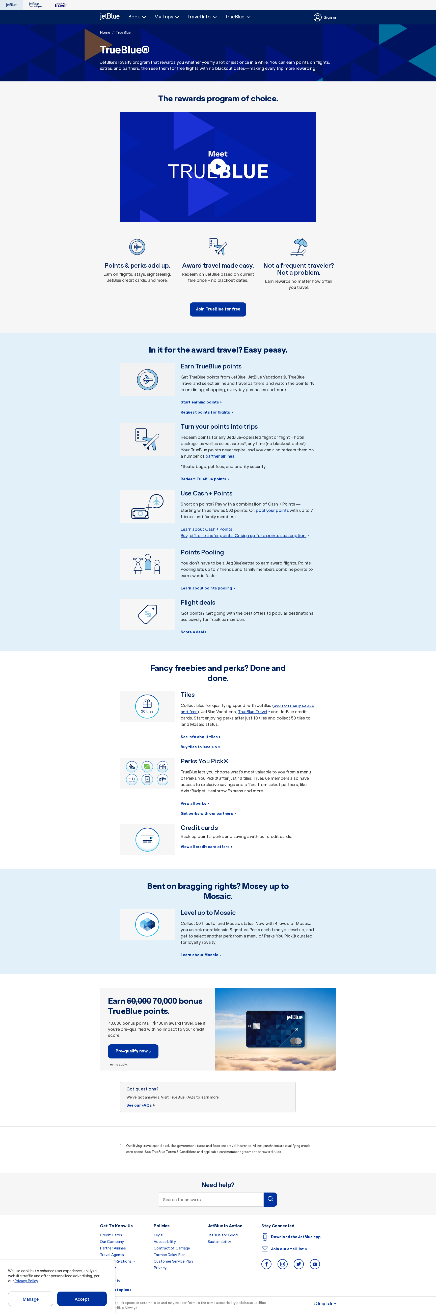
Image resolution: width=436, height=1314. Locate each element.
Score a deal (192, 632)
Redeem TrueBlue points (203, 479)
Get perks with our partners (207, 813)
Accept (82, 1299)
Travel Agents (112, 1255)
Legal (158, 1235)
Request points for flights (205, 412)
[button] (137, 16)
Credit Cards (111, 1235)
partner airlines (219, 456)
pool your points (272, 510)
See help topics (114, 1290)
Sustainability (219, 1241)
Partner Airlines (113, 1248)
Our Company (112, 1241)
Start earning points (200, 402)
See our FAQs (139, 1105)
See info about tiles (199, 737)
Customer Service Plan (173, 1261)
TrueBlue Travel (252, 711)
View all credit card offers (205, 846)
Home (105, 32)
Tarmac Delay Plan (169, 1255)
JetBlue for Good (223, 1235)
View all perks (193, 803)
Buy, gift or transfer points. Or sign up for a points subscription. (243, 535)
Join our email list (287, 1249)
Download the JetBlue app (296, 1237)
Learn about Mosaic (199, 955)
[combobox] (211, 1200)
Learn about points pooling (206, 588)
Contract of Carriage (172, 1248)
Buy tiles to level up (199, 747)
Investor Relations (116, 1261)
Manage (31, 1299)
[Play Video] (218, 167)
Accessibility (165, 1241)
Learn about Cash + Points (206, 529)
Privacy (160, 1268)
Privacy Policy (26, 1281)
